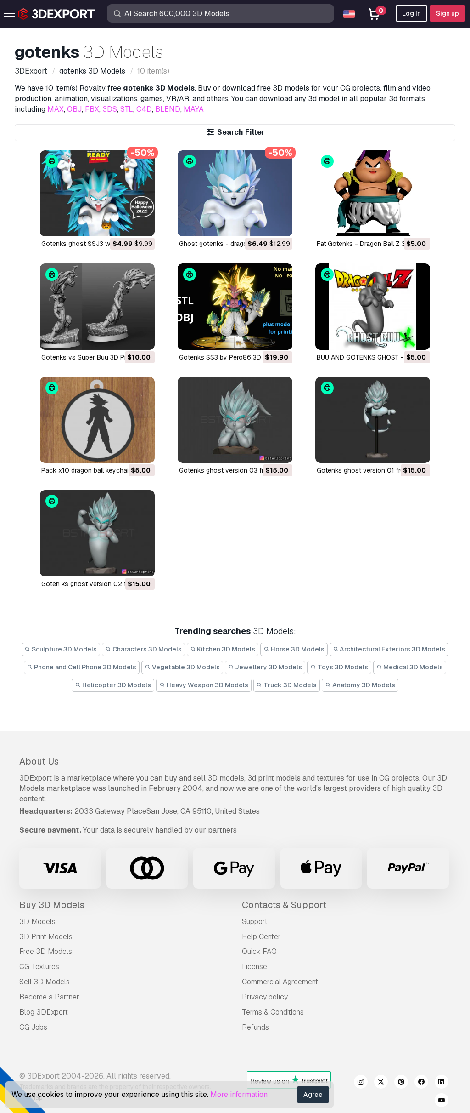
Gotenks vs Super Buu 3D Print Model (97, 357)
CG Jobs (33, 1027)
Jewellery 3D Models (268, 667)
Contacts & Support (284, 905)
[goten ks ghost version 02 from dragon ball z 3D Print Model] (97, 533)
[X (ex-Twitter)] (381, 1083)
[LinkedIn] (441, 1083)
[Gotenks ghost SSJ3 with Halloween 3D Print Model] (97, 193)
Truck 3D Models (289, 685)
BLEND (167, 109)
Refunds (255, 1027)
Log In (411, 13)
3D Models (37, 921)
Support (255, 921)
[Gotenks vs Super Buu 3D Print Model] (97, 306)
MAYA (194, 109)
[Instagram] (361, 1083)
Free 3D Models (45, 951)
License (254, 966)
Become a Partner (49, 997)
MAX (55, 109)
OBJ (74, 109)
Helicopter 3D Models (116, 685)
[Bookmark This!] (141, 223)
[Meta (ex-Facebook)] (421, 1083)
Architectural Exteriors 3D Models (391, 649)
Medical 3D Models (412, 667)
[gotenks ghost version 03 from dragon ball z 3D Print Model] (235, 420)
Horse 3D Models (297, 649)
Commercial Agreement (280, 982)
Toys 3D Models (342, 667)
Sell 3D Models (44, 982)
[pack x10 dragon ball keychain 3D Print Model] (97, 420)
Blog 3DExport (43, 1012)
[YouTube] (441, 1101)
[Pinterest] (401, 1083)
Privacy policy (265, 997)
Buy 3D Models (51, 905)
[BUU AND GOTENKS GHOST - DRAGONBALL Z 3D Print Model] (372, 306)
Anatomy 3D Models (363, 685)
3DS (109, 109)
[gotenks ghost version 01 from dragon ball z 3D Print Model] (372, 420)
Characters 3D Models (146, 649)
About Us (39, 761)
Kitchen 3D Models (225, 649)
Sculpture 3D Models (63, 649)
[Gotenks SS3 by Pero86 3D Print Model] (235, 306)
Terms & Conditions (273, 1012)
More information (239, 1094)
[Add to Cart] (122, 223)
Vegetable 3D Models (185, 667)
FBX (92, 109)
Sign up (447, 13)
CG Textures (39, 966)
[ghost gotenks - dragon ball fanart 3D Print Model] (235, 193)
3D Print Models (46, 937)
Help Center (261, 937)
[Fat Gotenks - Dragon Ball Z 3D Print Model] (372, 193)
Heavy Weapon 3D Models (206, 685)
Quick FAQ (259, 951)
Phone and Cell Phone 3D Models (84, 667)
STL (126, 109)
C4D (144, 109)
